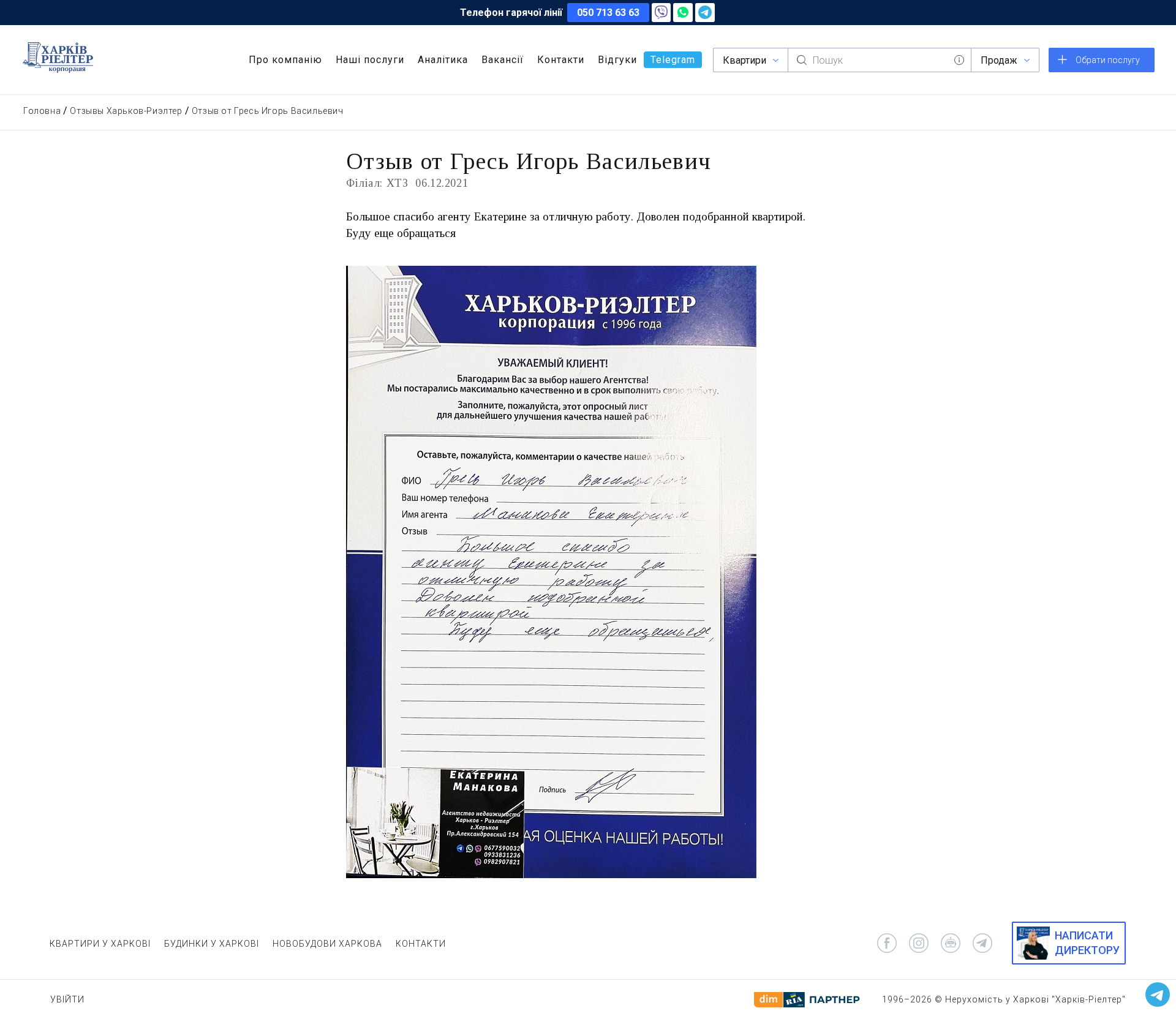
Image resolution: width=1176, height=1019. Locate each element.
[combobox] (879, 60)
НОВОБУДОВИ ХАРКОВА (327, 944)
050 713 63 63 (608, 12)
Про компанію (285, 60)
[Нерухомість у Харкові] (58, 57)
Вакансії (502, 60)
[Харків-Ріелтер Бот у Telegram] (1157, 994)
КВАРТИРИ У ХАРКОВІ (100, 944)
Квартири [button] (744, 60)
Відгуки (617, 60)
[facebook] (887, 943)
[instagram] (919, 943)
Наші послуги (370, 60)
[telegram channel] (982, 943)
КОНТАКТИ (421, 944)
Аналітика (443, 60)
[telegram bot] (950, 943)
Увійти (67, 999)
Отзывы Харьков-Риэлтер (126, 111)
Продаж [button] (999, 60)
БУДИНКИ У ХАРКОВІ (211, 944)
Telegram (672, 60)
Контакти (560, 60)
